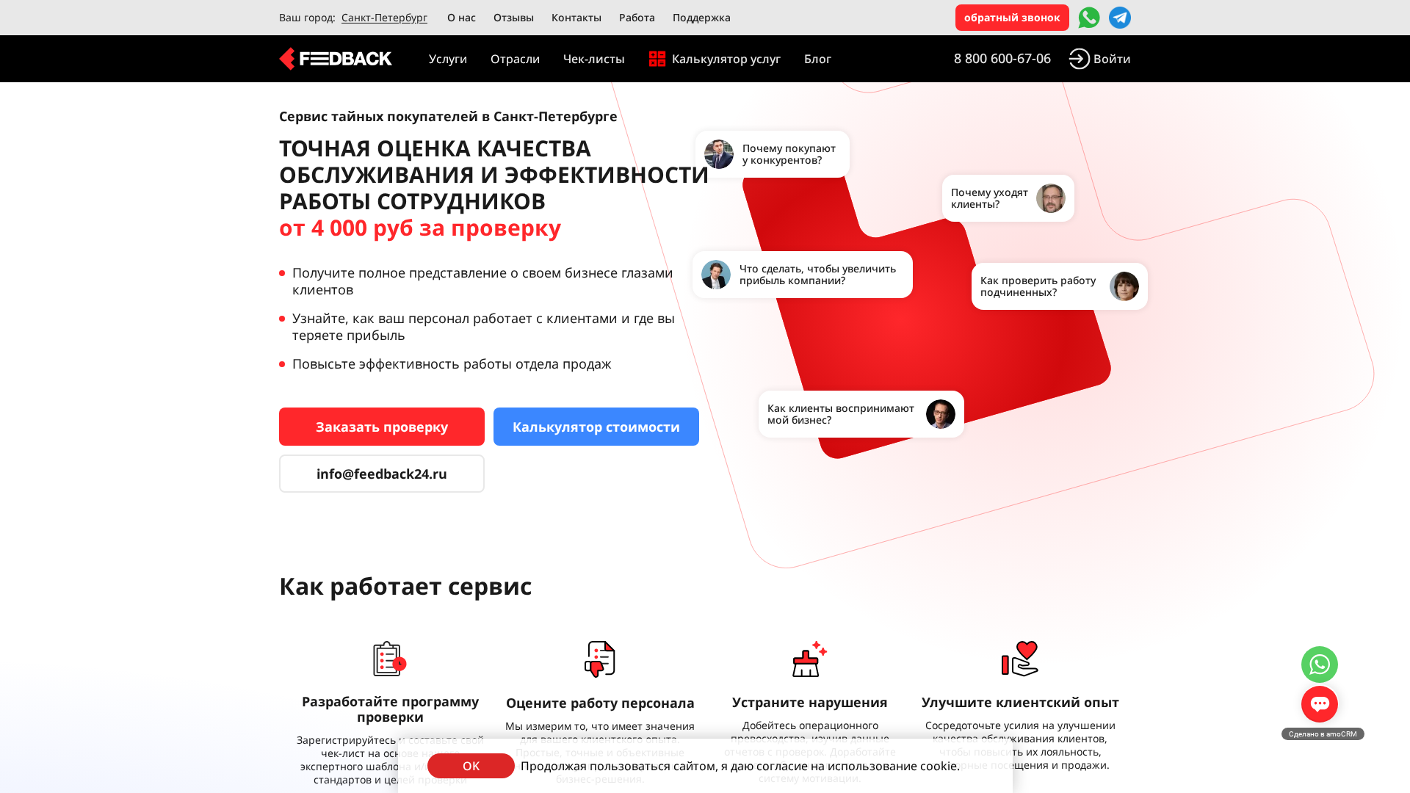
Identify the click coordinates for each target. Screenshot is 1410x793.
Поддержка (702, 17)
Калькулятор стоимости (596, 426)
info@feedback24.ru (382, 473)
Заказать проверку (382, 426)
